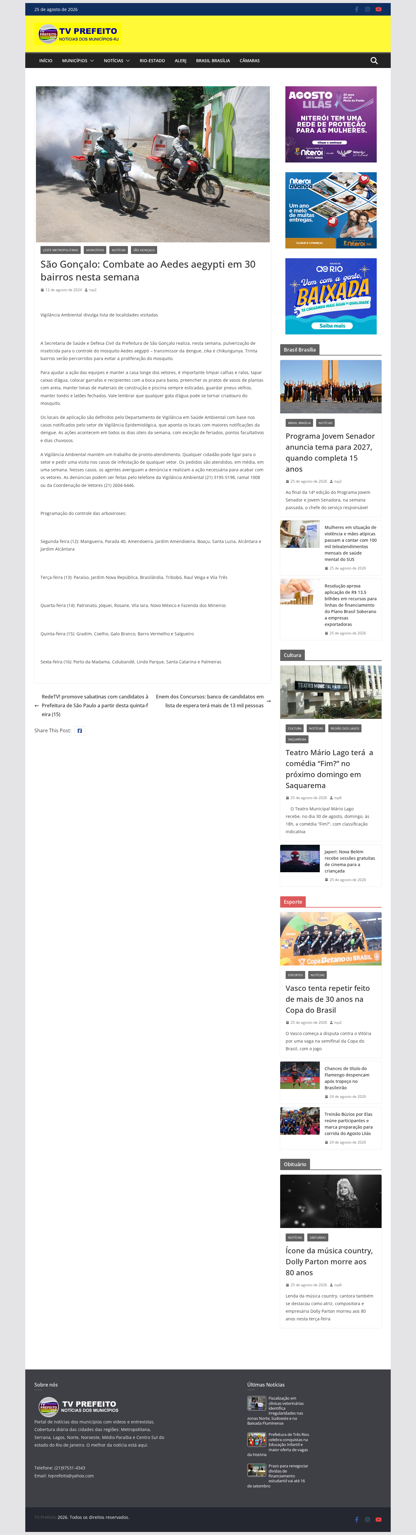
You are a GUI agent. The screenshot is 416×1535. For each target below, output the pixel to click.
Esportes (295, 975)
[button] (90, 60)
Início (45, 60)
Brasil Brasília (213, 60)
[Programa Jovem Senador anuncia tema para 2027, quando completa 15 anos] (331, 386)
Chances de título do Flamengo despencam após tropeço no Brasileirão (347, 1078)
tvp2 (93, 289)
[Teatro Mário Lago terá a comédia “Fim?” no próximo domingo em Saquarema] (331, 692)
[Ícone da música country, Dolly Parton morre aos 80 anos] (331, 1201)
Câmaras (250, 60)
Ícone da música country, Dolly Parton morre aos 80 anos (329, 1261)
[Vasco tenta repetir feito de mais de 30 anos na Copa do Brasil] (331, 939)
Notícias (113, 60)
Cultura (294, 728)
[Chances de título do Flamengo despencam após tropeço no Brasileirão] (300, 1083)
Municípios (74, 60)
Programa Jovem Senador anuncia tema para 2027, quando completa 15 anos (330, 452)
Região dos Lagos (345, 728)
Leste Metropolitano (60, 250)
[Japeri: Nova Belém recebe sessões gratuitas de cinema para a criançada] (300, 866)
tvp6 (338, 797)
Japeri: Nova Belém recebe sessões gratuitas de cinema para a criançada (350, 861)
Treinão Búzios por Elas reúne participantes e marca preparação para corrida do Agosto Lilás (349, 1123)
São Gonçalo (144, 250)
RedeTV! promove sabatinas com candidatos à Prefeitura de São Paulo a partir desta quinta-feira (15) (95, 705)
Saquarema (297, 739)
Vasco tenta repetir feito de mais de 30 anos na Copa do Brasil (328, 999)
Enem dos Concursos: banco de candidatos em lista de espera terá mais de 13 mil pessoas (210, 701)
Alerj (180, 60)
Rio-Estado (152, 60)
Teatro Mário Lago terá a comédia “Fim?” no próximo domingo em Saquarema (329, 768)
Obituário (318, 1237)
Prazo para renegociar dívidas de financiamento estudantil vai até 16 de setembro (277, 1475)
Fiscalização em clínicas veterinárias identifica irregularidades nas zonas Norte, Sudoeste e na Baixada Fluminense (275, 1411)
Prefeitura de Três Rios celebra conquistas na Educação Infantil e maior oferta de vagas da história (278, 1444)
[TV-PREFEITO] (77, 1400)
